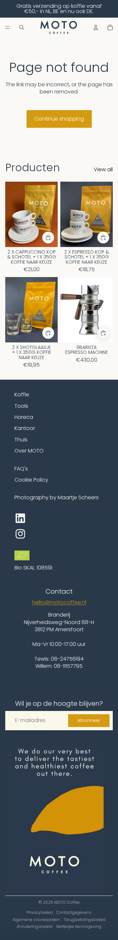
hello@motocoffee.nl (59, 602)
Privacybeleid (40, 912)
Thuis (21, 439)
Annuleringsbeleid (34, 926)
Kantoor (24, 428)
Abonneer (88, 720)
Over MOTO (29, 450)
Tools (21, 406)
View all (103, 169)
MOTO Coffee (67, 902)
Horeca (23, 417)
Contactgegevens (73, 912)
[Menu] (7, 27)
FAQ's (21, 468)
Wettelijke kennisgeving (78, 926)
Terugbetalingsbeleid (85, 919)
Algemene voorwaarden (36, 919)
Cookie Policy (31, 480)
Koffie (21, 394)
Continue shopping (59, 119)
